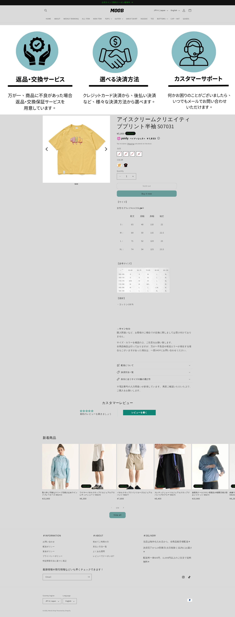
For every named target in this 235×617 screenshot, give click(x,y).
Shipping (130, 144)
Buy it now (147, 193)
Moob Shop (52, 611)
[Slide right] (123, 508)
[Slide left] (112, 508)
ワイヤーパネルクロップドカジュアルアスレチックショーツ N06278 (97, 494)
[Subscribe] (89, 577)
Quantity (120, 171)
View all (117, 515)
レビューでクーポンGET (103, 556)
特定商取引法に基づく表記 (55, 561)
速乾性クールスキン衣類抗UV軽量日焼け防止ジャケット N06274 (210, 494)
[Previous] (47, 149)
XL (139, 154)
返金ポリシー (49, 551)
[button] (46, 10)
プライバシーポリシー (53, 556)
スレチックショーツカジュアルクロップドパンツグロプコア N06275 (172, 494)
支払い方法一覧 (100, 546)
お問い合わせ (49, 542)
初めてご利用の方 (101, 542)
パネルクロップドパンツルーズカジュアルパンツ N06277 (134, 494)
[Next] (106, 149)
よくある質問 (99, 551)
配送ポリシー (49, 546)
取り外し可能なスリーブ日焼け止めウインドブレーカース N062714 (59, 494)
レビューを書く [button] (139, 412)
